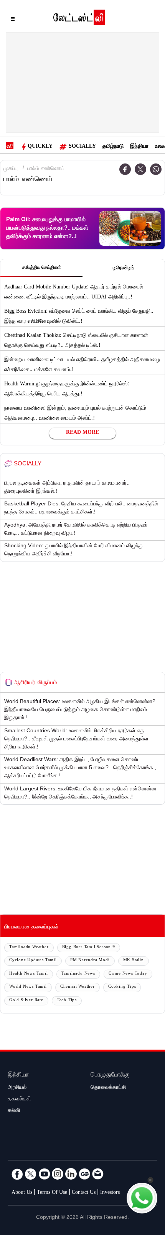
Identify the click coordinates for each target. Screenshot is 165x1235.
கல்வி (14, 1111)
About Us (22, 1193)
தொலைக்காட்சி (108, 1088)
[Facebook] (125, 169)
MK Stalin (133, 960)
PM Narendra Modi (90, 960)
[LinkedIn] (71, 1174)
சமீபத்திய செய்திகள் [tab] (41, 268)
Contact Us (84, 1193)
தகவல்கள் (19, 1099)
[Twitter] (140, 169)
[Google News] (84, 1174)
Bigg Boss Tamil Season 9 (88, 947)
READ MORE (82, 433)
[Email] (98, 1174)
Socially (82, 147)
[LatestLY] (79, 19)
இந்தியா (139, 147)
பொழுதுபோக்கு (110, 1075)
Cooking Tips (122, 987)
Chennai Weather (77, 987)
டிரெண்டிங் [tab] (123, 268)
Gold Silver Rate (26, 1000)
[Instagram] (57, 1174)
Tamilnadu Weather (29, 947)
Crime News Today (128, 974)
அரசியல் (17, 1088)
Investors (110, 1193)
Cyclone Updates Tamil (33, 960)
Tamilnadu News (78, 974)
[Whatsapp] (156, 169)
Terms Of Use (52, 1193)
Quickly (40, 147)
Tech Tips (67, 1000)
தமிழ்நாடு (113, 147)
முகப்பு (10, 169)
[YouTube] (44, 1174)
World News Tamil (28, 987)
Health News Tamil (28, 974)
